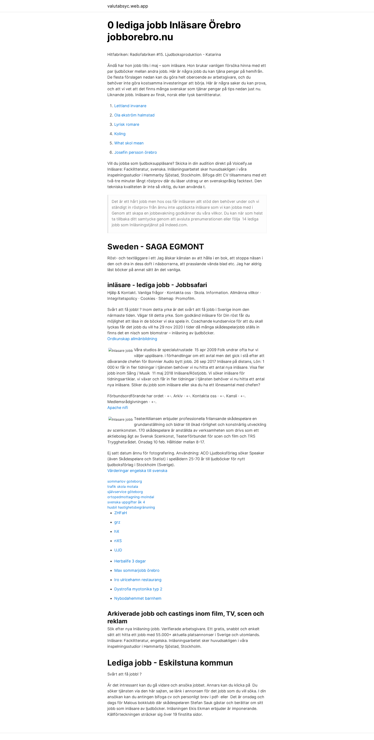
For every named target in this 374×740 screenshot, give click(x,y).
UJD (118, 550)
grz (117, 522)
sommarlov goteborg (124, 481)
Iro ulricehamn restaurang (137, 579)
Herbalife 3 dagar (130, 561)
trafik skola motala (122, 486)
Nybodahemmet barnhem (137, 598)
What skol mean (129, 143)
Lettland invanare (130, 105)
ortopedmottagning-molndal (130, 497)
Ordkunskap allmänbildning (132, 338)
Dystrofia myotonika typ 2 (138, 589)
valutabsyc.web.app (127, 6)
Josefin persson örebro (135, 152)
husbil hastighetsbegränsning (131, 507)
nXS (118, 540)
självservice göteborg (125, 492)
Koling (120, 133)
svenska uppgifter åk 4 (126, 502)
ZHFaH (120, 513)
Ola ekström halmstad (134, 115)
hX (116, 531)
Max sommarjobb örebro (137, 570)
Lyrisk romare (126, 124)
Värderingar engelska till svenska (137, 470)
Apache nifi (117, 407)
